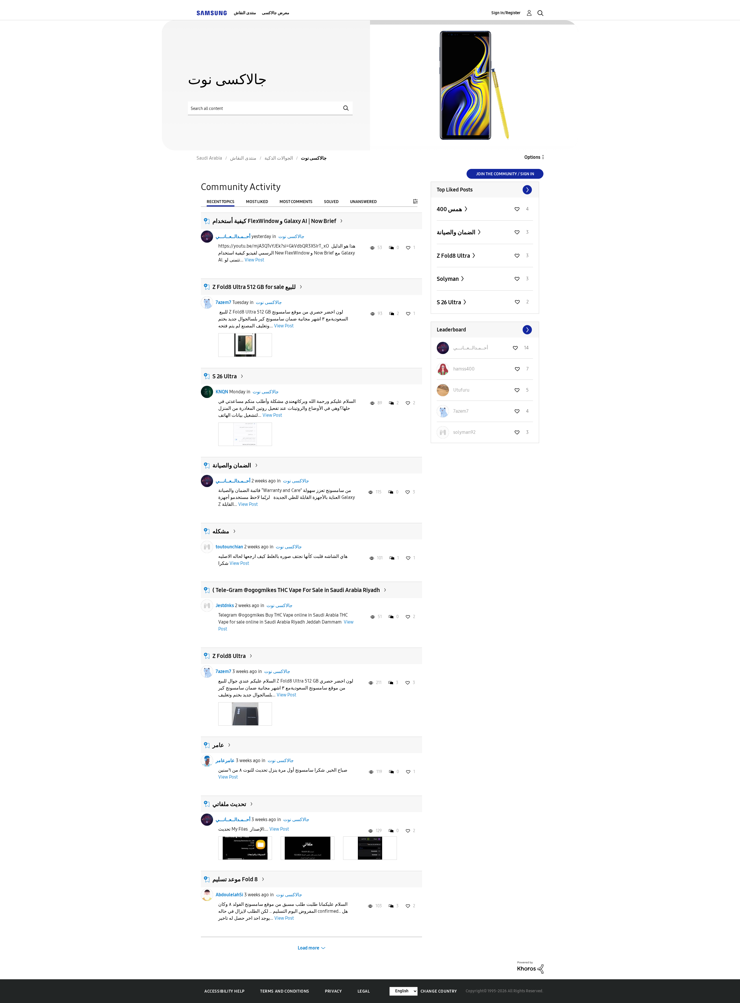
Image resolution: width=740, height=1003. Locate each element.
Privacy (333, 991)
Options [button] (532, 157)
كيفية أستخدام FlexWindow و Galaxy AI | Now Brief (274, 220)
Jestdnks (225, 605)
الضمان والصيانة (231, 465)
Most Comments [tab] (296, 201)
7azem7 (223, 302)
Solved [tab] (331, 201)
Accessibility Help (224, 991)
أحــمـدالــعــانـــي (233, 236)
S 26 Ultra (224, 376)
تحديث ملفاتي (229, 804)
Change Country (439, 991)
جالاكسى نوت (291, 236)
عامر (218, 745)
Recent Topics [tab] (220, 201)
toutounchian (229, 547)
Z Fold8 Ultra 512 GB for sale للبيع (254, 286)
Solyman (448, 278)
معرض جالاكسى (275, 12)
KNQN (222, 391)
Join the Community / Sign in (505, 174)
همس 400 (450, 209)
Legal (364, 991)
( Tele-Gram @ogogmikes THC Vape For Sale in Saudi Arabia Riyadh (296, 590)
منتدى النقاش (245, 12)
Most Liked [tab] (257, 201)
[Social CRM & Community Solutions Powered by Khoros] (530, 967)
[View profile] (207, 237)
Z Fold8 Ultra (229, 655)
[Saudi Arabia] (212, 13)
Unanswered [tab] (363, 201)
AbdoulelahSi (229, 894)
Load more (308, 948)
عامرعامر (225, 760)
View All (485, 190)
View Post (254, 260)
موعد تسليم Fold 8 (235, 879)
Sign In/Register (506, 12)
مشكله (220, 531)
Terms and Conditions (284, 991)
